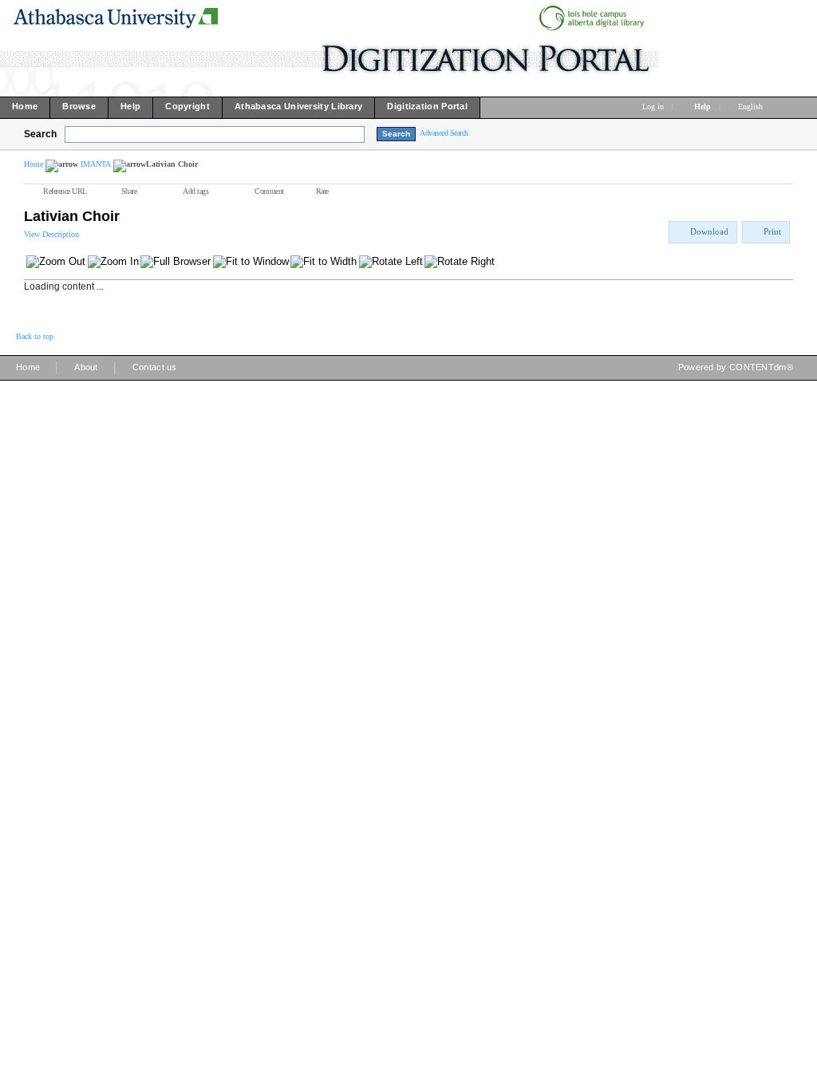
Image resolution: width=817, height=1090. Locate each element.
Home (33, 164)
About (86, 367)
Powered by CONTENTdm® (735, 367)
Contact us (154, 367)
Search (40, 134)
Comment (269, 191)
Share (129, 191)
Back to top (34, 336)
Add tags (195, 191)
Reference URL (65, 191)
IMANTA (96, 164)
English (751, 106)
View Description (51, 234)
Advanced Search (444, 132)
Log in (653, 106)
